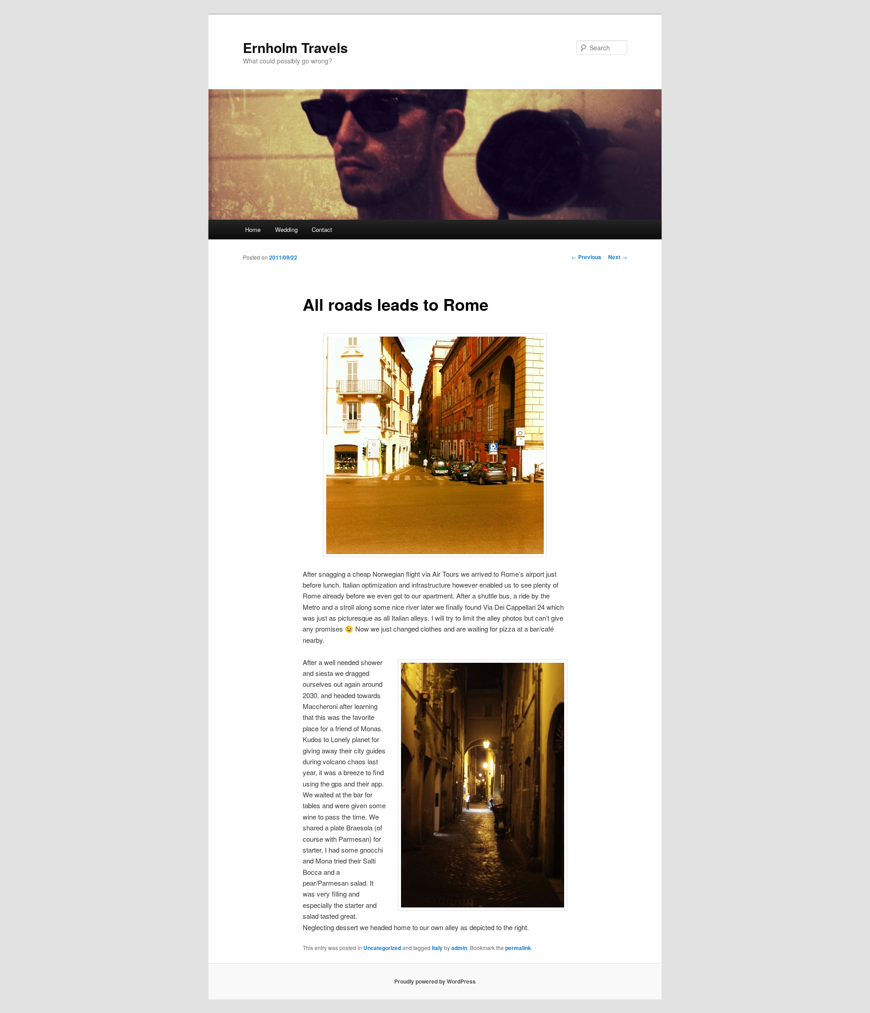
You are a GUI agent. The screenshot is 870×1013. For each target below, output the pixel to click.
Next (617, 257)
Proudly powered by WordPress (435, 981)
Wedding (286, 229)
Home (253, 229)
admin (459, 948)
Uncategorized (382, 948)
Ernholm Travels (295, 47)
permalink (518, 948)
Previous (586, 257)
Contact (322, 229)
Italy (437, 948)
